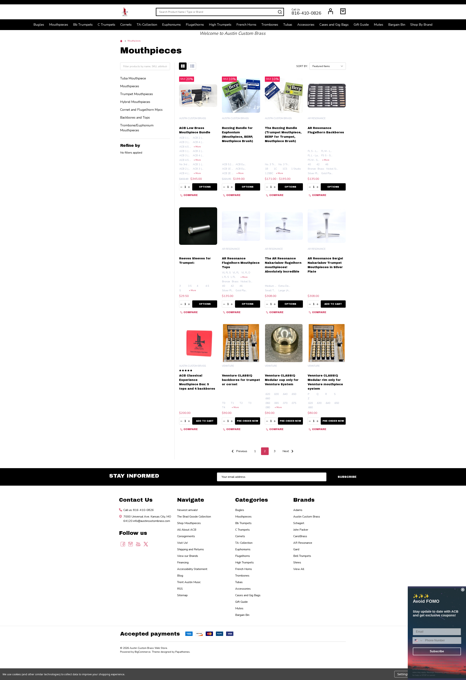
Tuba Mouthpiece (133, 78)
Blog (180, 576)
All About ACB (186, 530)
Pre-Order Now (247, 421)
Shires (297, 563)
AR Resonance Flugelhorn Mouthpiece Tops (241, 263)
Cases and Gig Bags (334, 24)
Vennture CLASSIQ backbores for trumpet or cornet (241, 380)
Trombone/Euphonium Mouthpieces (136, 127)
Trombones (269, 24)
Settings (403, 674)
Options (205, 187)
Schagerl (298, 523)
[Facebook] (123, 544)
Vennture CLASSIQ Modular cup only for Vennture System (282, 380)
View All (298, 569)
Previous (241, 451)
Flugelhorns (195, 24)
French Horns (246, 24)
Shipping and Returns (190, 549)
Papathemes (182, 652)
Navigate (190, 500)
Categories (251, 500)
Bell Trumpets (302, 556)
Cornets (126, 24)
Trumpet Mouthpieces (136, 94)
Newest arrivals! (187, 510)
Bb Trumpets (83, 24)
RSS (180, 589)
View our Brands (187, 556)
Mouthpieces (58, 24)
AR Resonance (302, 543)
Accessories (305, 24)
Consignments (186, 536)
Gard (296, 549)
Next (286, 451)
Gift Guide (361, 24)
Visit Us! (182, 543)
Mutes (378, 24)
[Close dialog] (463, 589)
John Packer (300, 530)
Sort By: (302, 66)
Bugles (38, 24)
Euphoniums (171, 24)
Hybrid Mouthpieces (135, 102)
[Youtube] (138, 544)
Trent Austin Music (189, 582)
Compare (190, 195)
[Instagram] (130, 544)
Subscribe (347, 476)
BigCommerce (143, 652)
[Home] (121, 40)
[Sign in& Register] (330, 11)
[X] (146, 544)
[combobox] (418, 640)
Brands (304, 500)
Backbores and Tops (135, 117)
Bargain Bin (396, 24)
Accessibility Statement (192, 569)
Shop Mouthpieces (189, 523)
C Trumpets (106, 24)
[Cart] (343, 11)
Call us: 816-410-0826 (138, 510)
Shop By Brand (421, 24)
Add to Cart (333, 304)
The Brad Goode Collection (194, 517)
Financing (183, 563)
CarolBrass (300, 536)
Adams (297, 510)
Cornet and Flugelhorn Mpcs (141, 109)
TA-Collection (147, 24)
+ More (197, 146)
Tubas (287, 24)
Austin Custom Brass (306, 517)
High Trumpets (220, 24)
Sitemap (182, 595)
